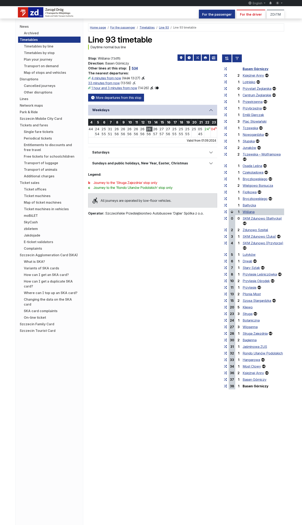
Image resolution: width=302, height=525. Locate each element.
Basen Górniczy (256, 69)
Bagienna (250, 340)
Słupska (249, 141)
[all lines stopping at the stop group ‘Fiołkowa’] (225, 192)
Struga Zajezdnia (255, 333)
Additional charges (39, 176)
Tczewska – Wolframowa (262, 154)
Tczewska (250, 128)
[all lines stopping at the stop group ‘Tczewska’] (225, 128)
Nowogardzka (253, 135)
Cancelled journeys (39, 86)
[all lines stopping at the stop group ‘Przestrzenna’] (225, 102)
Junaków (249, 148)
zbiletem (31, 229)
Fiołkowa (250, 192)
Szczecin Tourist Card (37, 331)
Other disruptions (38, 92)
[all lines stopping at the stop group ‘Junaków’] (225, 148)
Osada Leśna (252, 166)
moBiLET (31, 215)
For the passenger (217, 14)
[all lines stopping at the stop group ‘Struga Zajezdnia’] (225, 333)
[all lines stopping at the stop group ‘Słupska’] (225, 141)
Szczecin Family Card (37, 324)
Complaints (33, 248)
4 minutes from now (106, 78)
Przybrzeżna (252, 108)
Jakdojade (32, 235)
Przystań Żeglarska (257, 89)
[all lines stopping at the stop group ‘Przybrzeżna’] (225, 108)
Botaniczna (251, 320)
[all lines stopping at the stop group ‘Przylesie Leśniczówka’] (225, 274)
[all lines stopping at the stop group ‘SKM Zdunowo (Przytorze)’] (225, 243)
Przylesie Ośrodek (256, 281)
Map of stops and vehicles (45, 72)
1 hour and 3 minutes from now (114, 88)
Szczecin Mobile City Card (41, 119)
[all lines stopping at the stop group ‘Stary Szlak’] (225, 268)
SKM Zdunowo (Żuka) (259, 236)
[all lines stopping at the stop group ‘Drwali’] (225, 261)
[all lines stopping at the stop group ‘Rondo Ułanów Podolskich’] (225, 353)
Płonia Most (252, 294)
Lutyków (249, 255)
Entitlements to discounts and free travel (48, 147)
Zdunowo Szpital (255, 230)
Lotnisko (249, 82)
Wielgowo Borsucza (258, 185)
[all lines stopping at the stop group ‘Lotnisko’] (225, 82)
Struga (247, 314)
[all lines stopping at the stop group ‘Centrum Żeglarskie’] (225, 95)
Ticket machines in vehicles (46, 209)
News (24, 26)
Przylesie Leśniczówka (260, 274)
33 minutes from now (104, 83)
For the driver (251, 14)
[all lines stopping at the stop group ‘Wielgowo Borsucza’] (225, 185)
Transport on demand (41, 66)
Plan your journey (38, 59)
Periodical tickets (38, 138)
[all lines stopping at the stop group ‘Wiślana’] (225, 212)
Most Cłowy (252, 366)
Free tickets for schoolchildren (49, 156)
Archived (31, 33)
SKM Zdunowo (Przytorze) (263, 243)
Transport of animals (40, 169)
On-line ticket (35, 317)
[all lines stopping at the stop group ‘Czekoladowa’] (225, 172)
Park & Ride (29, 112)
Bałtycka (249, 205)
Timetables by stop (39, 53)
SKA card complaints (41, 311)
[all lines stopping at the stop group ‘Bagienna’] (225, 340)
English (257, 3)
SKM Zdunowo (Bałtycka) (262, 218)
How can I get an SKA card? (46, 275)
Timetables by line (38, 46)
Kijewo (248, 307)
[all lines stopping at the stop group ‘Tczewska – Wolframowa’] (225, 154)
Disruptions (29, 79)
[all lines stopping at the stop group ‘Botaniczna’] (225, 320)
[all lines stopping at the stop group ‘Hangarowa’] (225, 360)
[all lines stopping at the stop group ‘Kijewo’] (225, 307)
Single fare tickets (38, 132)
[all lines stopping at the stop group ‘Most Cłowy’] (225, 366)
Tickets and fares (34, 125)
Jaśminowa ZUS (255, 347)
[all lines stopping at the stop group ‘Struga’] (225, 314)
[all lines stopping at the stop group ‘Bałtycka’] (225, 205)
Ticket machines (37, 196)
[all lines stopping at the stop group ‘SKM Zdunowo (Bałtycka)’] (225, 218)
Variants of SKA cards (41, 268)
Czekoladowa (253, 172)
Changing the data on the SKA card (48, 301)
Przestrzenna (253, 102)
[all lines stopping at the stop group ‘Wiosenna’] (225, 327)
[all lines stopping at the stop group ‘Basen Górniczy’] (225, 69)
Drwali (247, 261)
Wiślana (249, 212)
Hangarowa (251, 360)
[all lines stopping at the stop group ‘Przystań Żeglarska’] (225, 89)
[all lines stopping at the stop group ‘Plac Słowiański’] (225, 121)
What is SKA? (34, 262)
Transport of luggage (41, 163)
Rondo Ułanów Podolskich (263, 353)
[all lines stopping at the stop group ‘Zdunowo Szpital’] (225, 230)
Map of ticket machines (42, 202)
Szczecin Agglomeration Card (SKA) (49, 255)
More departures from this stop (118, 98)
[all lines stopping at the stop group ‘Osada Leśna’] (225, 166)
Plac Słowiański (254, 121)
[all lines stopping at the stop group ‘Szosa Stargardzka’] (225, 301)
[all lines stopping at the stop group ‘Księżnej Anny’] (225, 75)
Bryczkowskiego (255, 179)
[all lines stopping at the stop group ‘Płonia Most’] (225, 294)
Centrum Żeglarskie (257, 95)
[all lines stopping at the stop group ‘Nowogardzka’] (225, 135)
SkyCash (31, 222)
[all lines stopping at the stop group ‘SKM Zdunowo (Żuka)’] (225, 236)
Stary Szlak (251, 268)
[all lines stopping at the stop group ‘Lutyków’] (225, 255)
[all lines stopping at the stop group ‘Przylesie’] (225, 287)
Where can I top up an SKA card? (50, 293)
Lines (24, 99)
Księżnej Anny (253, 75)
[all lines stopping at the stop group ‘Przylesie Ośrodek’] (225, 281)
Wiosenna (250, 327)
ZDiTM (275, 14)
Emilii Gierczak (253, 115)
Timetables (29, 40)
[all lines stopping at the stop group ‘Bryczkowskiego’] (225, 179)
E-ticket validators (38, 242)
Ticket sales (29, 183)
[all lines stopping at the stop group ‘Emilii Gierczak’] (225, 115)
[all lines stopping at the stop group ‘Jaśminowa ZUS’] (225, 347)
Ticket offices (35, 189)
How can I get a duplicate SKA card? (48, 283)
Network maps (31, 105)
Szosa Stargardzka (257, 301)
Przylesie (249, 287)
